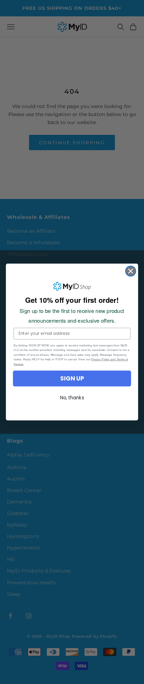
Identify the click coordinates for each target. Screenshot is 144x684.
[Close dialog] (130, 271)
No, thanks (72, 397)
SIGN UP (72, 378)
